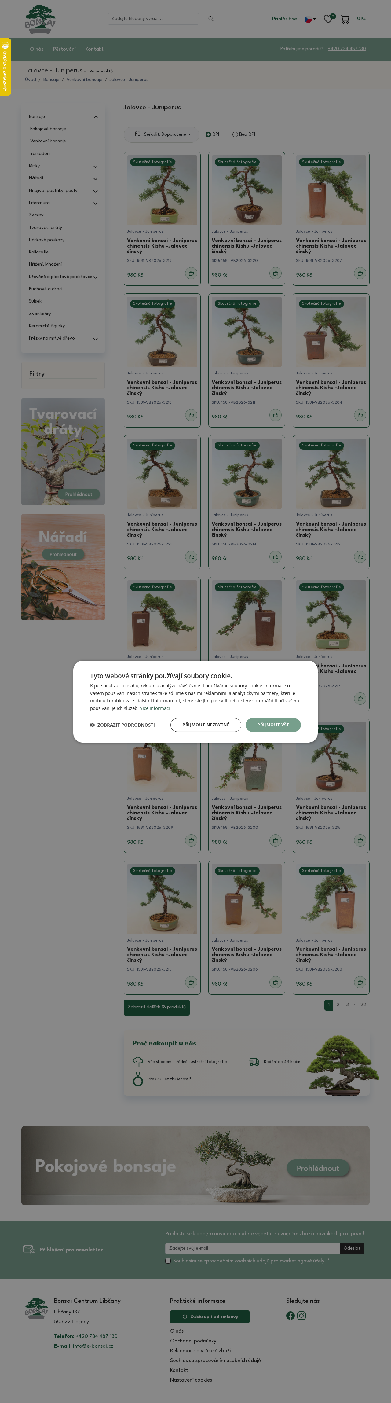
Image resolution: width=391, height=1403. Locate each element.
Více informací (155, 708)
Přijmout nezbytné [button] (205, 725)
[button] (122, 725)
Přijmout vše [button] (273, 725)
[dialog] (195, 701)
